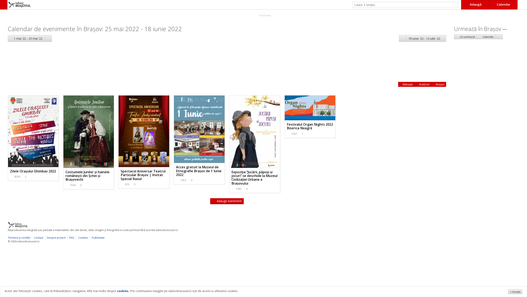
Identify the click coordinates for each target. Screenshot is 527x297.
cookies (122, 291)
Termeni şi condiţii (19, 237)
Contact (38, 237)
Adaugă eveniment (229, 201)
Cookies (83, 237)
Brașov (439, 84)
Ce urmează (467, 37)
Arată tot (424, 84)
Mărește (407, 84)
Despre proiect (56, 237)
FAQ (71, 237)
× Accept (515, 291)
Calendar (488, 37)
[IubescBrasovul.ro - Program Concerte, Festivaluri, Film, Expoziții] (3, 4)
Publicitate (265, 15)
